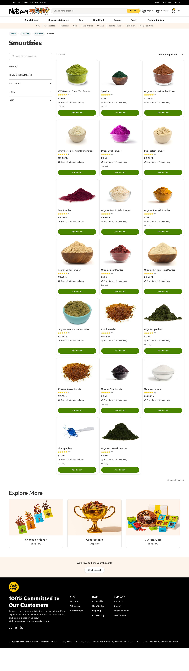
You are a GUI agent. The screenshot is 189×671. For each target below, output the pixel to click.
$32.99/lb (63, 158)
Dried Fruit (98, 20)
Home (13, 34)
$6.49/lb (105, 336)
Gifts (80, 20)
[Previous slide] (9, 2)
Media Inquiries (121, 611)
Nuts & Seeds (31, 20)
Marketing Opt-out (49, 642)
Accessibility (98, 615)
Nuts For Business (163, 2)
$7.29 (103, 98)
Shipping (96, 611)
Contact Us (97, 601)
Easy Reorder (76, 611)
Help (176, 2)
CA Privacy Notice (82, 642)
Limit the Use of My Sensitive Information (160, 642)
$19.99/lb (62, 396)
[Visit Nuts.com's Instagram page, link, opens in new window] (16, 627)
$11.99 (147, 336)
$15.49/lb (106, 217)
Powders (39, 34)
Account (74, 601)
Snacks (117, 20)
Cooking (25, 34)
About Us (118, 601)
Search (133, 11)
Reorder (164, 11)
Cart (176, 10)
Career (117, 606)
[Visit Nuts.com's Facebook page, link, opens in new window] (10, 627)
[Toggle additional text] (45, 2)
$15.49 (104, 158)
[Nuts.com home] (29, 11)
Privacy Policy (66, 642)
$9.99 (104, 277)
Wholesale (75, 606)
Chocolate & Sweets (58, 20)
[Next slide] (12, 2)
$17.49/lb (148, 98)
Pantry (134, 20)
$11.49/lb (62, 217)
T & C (137, 642)
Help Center (98, 606)
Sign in (150, 11)
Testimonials (120, 615)
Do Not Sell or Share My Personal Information (112, 642)
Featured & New (156, 20)
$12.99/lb (149, 158)
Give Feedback (94, 570)
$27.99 (61, 455)
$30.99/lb (149, 396)
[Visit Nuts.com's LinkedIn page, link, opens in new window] (21, 627)
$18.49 (104, 455)
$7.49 (146, 217)
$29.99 (61, 98)
